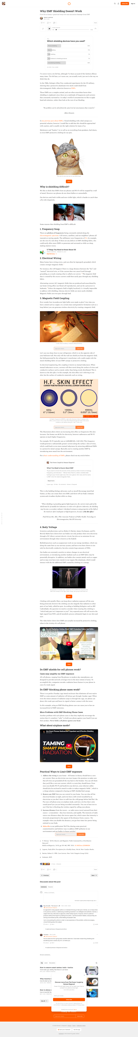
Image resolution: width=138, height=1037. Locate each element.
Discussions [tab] (52, 963)
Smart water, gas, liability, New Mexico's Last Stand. (54, 969)
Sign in (133, 3)
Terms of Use (77, 1003)
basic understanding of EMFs (54, 455)
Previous (46, 875)
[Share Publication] (118, 3)
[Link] (37, 186)
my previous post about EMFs (52, 121)
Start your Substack (64, 1029)
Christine (45, 934)
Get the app (77, 1029)
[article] (69, 971)
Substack (61, 1033)
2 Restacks (58, 864)
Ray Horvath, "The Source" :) (51, 906)
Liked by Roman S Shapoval (51, 907)
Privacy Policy (81, 1005)
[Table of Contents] (2, 518)
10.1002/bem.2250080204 (82, 845)
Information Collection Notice (68, 1005)
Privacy (69, 1025)
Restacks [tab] (50, 887)
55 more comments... (45, 955)
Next (93, 875)
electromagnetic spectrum (49, 235)
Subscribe (125, 3)
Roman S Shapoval (48, 17)
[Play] (49, 29)
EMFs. (73, 88)
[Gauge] (95, 28)
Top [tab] (42, 963)
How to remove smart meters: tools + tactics (56, 967)
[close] (84, 975)
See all (43, 1001)
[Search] (114, 3)
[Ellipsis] (97, 905)
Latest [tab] (46, 963)
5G (86, 238)
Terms (74, 1025)
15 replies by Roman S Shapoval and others (56, 947)
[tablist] (47, 887)
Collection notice (81, 1025)
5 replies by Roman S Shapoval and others (56, 929)
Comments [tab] (44, 887)
